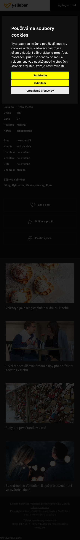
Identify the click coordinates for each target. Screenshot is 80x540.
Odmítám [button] (40, 83)
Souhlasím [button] (40, 75)
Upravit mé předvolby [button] (40, 90)
